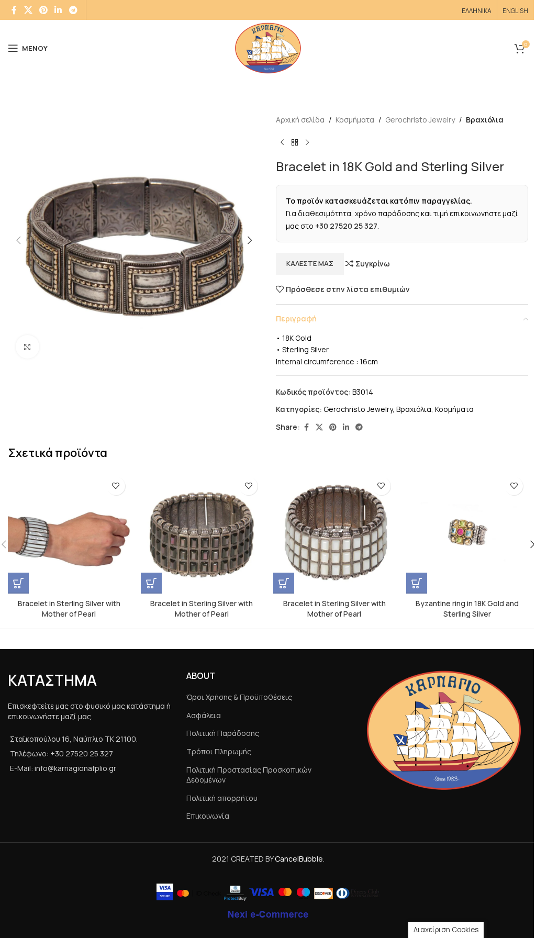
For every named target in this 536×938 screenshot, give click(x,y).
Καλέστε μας (309, 263)
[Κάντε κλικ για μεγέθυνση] (27, 347)
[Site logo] (267, 47)
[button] (18, 240)
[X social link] (28, 10)
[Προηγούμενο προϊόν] (282, 142)
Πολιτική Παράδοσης (222, 733)
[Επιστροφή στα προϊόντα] (294, 142)
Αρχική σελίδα (300, 120)
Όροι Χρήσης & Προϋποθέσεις (239, 697)
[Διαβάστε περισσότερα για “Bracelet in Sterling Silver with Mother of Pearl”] (18, 583)
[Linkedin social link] (58, 10)
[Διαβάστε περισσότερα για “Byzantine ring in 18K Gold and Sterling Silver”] (416, 583)
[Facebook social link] (14, 10)
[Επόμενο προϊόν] (307, 142)
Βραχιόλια (485, 120)
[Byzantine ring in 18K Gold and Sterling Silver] (467, 533)
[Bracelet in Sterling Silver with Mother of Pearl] (69, 533)
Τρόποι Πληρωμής (218, 751)
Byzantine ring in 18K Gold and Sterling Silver (467, 608)
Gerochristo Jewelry (420, 120)
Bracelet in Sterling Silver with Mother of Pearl (69, 608)
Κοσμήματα (355, 120)
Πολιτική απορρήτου (222, 798)
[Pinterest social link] (43, 10)
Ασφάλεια (203, 715)
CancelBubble (299, 859)
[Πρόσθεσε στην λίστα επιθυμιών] (116, 486)
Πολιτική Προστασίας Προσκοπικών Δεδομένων (248, 775)
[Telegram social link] (73, 10)
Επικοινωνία (207, 816)
